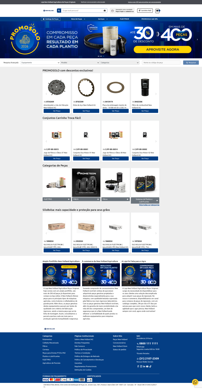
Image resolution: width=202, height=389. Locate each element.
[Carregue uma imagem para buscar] (104, 10)
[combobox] (40, 62)
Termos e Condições (82, 353)
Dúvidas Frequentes (82, 343)
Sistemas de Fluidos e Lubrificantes (144, 200)
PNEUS (75, 199)
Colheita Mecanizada (51, 343)
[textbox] (40, 63)
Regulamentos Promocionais (86, 366)
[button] (122, 11)
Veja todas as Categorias (149, 205)
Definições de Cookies (83, 370)
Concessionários (119, 343)
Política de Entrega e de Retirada (87, 356)
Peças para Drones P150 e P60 (54, 353)
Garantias (78, 363)
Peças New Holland (120, 339)
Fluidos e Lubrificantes (51, 356)
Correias (46, 349)
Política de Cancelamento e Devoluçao (89, 360)
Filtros (105, 199)
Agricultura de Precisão (51, 363)
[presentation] (4, 39)
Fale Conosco (80, 346)
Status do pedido (119, 349)
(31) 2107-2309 (149, 358)
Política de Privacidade (83, 349)
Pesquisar (192, 63)
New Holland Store (120, 346)
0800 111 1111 (148, 343)
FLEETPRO (48, 199)
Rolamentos (47, 339)
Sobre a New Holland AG (84, 339)
